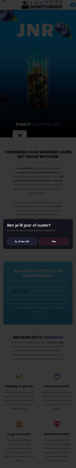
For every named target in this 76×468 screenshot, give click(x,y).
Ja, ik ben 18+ (22, 241)
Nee (54, 241)
